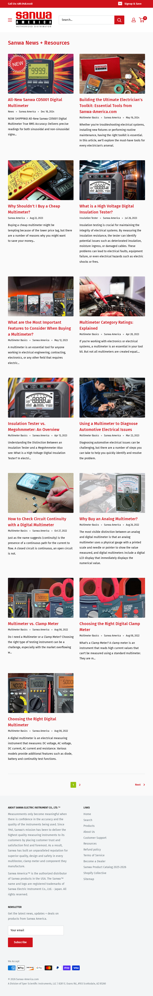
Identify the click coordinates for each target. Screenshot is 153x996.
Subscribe (20, 942)
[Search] (119, 20)
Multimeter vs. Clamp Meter (33, 623)
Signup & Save (133, 3)
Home (87, 814)
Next (138, 784)
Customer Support (94, 838)
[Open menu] (10, 20)
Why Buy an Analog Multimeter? (108, 518)
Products (89, 826)
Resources (90, 843)
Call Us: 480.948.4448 (20, 3)
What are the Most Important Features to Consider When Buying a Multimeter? (39, 328)
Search (87, 820)
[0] (141, 20)
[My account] (134, 20)
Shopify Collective (94, 873)
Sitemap (88, 879)
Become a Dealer (94, 861)
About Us (89, 832)
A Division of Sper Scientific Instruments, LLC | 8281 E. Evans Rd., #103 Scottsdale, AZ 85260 (57, 983)
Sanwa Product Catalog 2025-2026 (104, 867)
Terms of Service (94, 855)
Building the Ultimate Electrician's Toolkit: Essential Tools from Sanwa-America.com (111, 105)
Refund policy (92, 849)
